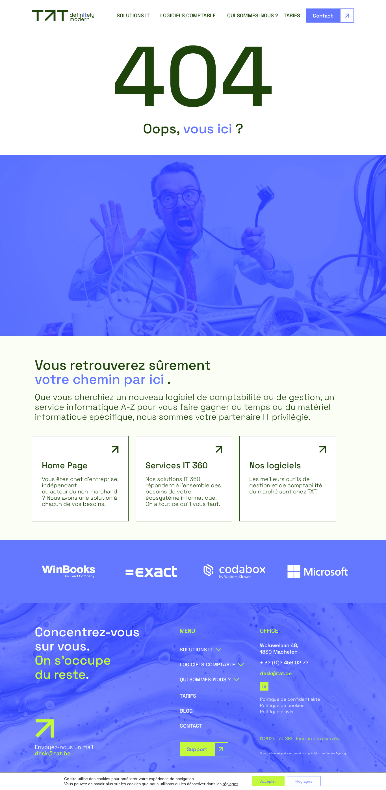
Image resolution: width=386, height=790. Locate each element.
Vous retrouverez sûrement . (123, 372)
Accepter (268, 781)
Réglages (303, 781)
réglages (230, 784)
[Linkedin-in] (264, 686)
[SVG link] (63, 15)
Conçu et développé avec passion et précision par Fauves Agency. (303, 753)
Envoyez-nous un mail (64, 750)
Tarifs (292, 15)
